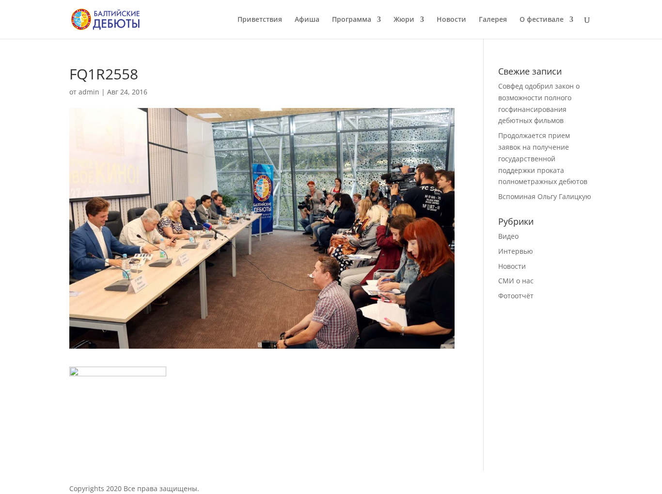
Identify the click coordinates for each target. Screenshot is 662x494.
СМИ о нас (516, 280)
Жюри (404, 20)
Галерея (493, 20)
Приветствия (259, 20)
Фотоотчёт (516, 295)
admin (89, 91)
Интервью (515, 251)
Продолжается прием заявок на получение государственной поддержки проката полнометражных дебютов (542, 158)
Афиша (307, 20)
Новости (451, 20)
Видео (508, 236)
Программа (351, 20)
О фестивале (542, 20)
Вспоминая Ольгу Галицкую (544, 196)
